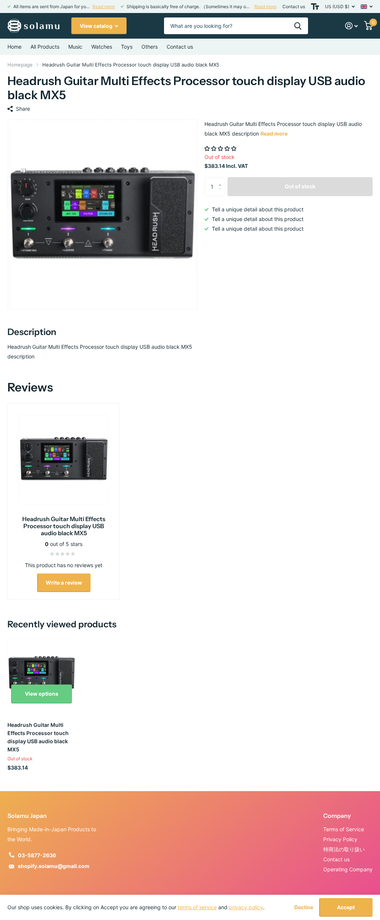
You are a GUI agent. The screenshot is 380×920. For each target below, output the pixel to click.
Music (75, 46)
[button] (221, 148)
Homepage (20, 65)
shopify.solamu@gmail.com (53, 866)
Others (149, 46)
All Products (44, 46)
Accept (346, 907)
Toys (126, 46)
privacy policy (246, 907)
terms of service (197, 907)
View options (41, 693)
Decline (303, 907)
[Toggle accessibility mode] (315, 6)
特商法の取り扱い (344, 849)
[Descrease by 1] (221, 192)
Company (337, 815)
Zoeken (298, 25)
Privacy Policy (340, 839)
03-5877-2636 (37, 855)
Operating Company (348, 869)
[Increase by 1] (221, 179)
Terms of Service (343, 829)
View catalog (97, 26)
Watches (101, 46)
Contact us (293, 6)
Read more (103, 6)
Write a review (64, 582)
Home (14, 46)
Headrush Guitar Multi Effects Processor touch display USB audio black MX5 (38, 737)
